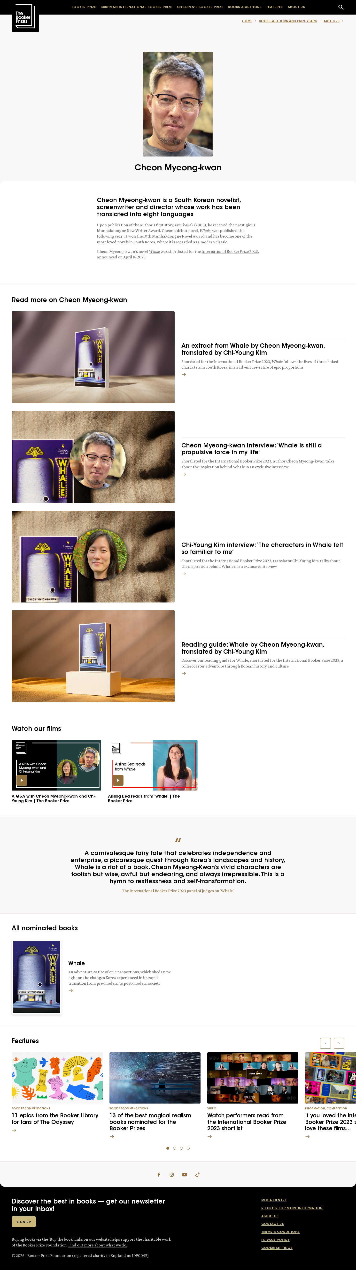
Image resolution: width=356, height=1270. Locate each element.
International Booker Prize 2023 (229, 251)
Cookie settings (277, 1248)
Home (247, 21)
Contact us (272, 1224)
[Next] (339, 1043)
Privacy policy (275, 1240)
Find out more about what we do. (97, 1245)
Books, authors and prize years (288, 21)
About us (270, 1216)
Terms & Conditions (280, 1232)
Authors (332, 21)
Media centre (273, 1200)
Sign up (24, 1222)
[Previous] (325, 1043)
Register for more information (292, 1208)
